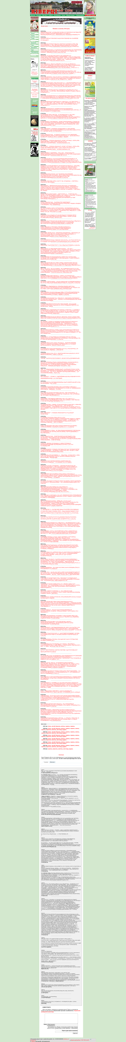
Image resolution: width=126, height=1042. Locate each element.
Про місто (44, 15)
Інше (32, 50)
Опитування (34, 53)
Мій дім (33, 41)
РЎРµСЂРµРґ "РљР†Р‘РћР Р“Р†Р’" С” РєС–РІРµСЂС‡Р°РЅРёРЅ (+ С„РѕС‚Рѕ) (60, 245)
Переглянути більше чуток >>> (92, 228)
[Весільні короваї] (90, 97)
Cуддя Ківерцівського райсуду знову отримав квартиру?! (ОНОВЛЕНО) (90, 225)
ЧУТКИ (90, 210)
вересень (48, 729)
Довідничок (35, 78)
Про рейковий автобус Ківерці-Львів (35, 90)
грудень (64, 729)
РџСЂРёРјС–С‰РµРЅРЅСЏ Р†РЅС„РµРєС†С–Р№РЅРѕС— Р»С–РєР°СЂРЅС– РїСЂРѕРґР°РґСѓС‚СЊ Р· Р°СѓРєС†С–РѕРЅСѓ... (90, 102)
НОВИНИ (90, 141)
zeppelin (33, 1041)
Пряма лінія (34, 32)
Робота (51, 15)
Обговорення (34, 52)
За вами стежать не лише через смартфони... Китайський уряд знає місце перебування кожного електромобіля (89, 149)
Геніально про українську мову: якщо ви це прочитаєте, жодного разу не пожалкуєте (89, 155)
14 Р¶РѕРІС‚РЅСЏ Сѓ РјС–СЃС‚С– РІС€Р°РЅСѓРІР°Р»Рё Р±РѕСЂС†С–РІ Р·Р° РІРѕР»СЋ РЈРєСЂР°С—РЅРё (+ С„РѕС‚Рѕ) (60, 354)
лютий (53, 726)
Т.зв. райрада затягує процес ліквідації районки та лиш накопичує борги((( (89, 69)
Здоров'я (33, 37)
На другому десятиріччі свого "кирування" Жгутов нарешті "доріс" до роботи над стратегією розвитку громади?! (90, 63)
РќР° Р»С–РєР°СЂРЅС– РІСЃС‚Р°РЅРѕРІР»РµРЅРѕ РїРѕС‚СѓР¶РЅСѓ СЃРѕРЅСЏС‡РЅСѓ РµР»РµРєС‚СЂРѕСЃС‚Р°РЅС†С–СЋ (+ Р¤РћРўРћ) (91, 126)
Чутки (63, 15)
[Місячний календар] (34, 125)
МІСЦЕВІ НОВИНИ (90, 98)
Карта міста (34, 96)
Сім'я (32, 45)
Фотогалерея (34, 48)
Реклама (38, 15)
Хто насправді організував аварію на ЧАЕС (90, 158)
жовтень (54, 729)
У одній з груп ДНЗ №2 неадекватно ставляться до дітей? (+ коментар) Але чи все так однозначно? (90, 220)
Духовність (34, 47)
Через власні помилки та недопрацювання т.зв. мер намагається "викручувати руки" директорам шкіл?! (89, 214)
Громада (33, 34)
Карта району (34, 94)
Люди (32, 46)
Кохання (33, 44)
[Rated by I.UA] (93, 1040)
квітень (63, 726)
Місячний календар (35, 92)
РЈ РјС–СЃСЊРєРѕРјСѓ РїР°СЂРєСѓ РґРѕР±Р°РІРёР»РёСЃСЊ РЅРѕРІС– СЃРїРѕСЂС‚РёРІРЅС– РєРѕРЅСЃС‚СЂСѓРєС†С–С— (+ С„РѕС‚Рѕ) (59, 426)
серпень (43, 729)
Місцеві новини (70, 15)
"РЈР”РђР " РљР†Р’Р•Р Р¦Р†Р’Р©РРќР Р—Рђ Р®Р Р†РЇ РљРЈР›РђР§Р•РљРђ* (60, 358)
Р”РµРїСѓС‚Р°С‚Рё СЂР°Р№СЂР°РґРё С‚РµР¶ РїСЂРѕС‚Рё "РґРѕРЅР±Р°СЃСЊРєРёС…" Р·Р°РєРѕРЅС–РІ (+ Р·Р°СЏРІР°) (56, 462)
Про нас (33, 15)
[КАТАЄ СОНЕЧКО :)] (90, 175)
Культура (33, 39)
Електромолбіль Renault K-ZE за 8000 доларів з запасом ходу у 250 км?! (90, 144)
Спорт (33, 38)
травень (67, 726)
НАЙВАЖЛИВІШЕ (90, 55)
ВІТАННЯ (33, 55)
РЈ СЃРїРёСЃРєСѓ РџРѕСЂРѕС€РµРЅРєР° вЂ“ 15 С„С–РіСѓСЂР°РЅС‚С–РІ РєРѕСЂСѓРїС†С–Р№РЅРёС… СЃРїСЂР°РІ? (59, 349)
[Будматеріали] (90, 53)
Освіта (33, 35)
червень (72, 726)
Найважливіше (80, 15)
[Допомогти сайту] (81, 3)
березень (58, 726)
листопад (59, 729)
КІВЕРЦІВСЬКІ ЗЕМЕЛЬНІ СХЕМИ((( (89, 58)
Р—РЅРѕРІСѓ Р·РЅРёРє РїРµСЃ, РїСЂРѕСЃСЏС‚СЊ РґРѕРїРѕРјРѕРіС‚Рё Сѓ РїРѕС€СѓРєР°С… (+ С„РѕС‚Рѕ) (90, 120)
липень (77, 728)
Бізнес (33, 33)
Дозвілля (33, 42)
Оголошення (57, 15)
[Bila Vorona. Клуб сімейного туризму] (34, 156)
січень (49, 726)
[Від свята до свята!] (34, 106)
